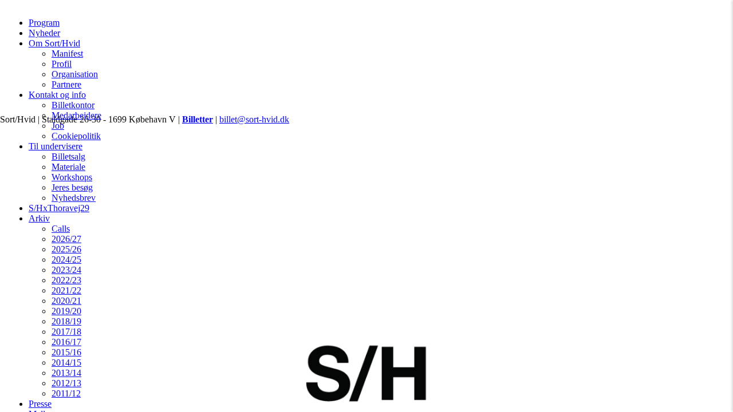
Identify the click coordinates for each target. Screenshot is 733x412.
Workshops (72, 177)
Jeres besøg (72, 187)
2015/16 (66, 352)
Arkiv (39, 218)
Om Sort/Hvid (54, 43)
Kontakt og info (57, 95)
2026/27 (66, 239)
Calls (61, 228)
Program (44, 22)
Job (58, 125)
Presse (40, 404)
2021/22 (66, 290)
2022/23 (66, 280)
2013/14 (66, 373)
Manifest (67, 53)
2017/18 (66, 331)
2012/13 (66, 383)
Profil (62, 64)
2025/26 (66, 249)
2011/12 (66, 393)
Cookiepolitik (76, 136)
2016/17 (66, 342)
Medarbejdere (76, 115)
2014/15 (66, 362)
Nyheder (44, 33)
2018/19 (66, 321)
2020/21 (66, 301)
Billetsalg (68, 156)
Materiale (68, 167)
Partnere (66, 84)
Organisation (75, 74)
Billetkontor (73, 105)
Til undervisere (55, 146)
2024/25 (66, 259)
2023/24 (66, 270)
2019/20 (66, 311)
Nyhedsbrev (74, 198)
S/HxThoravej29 (59, 208)
